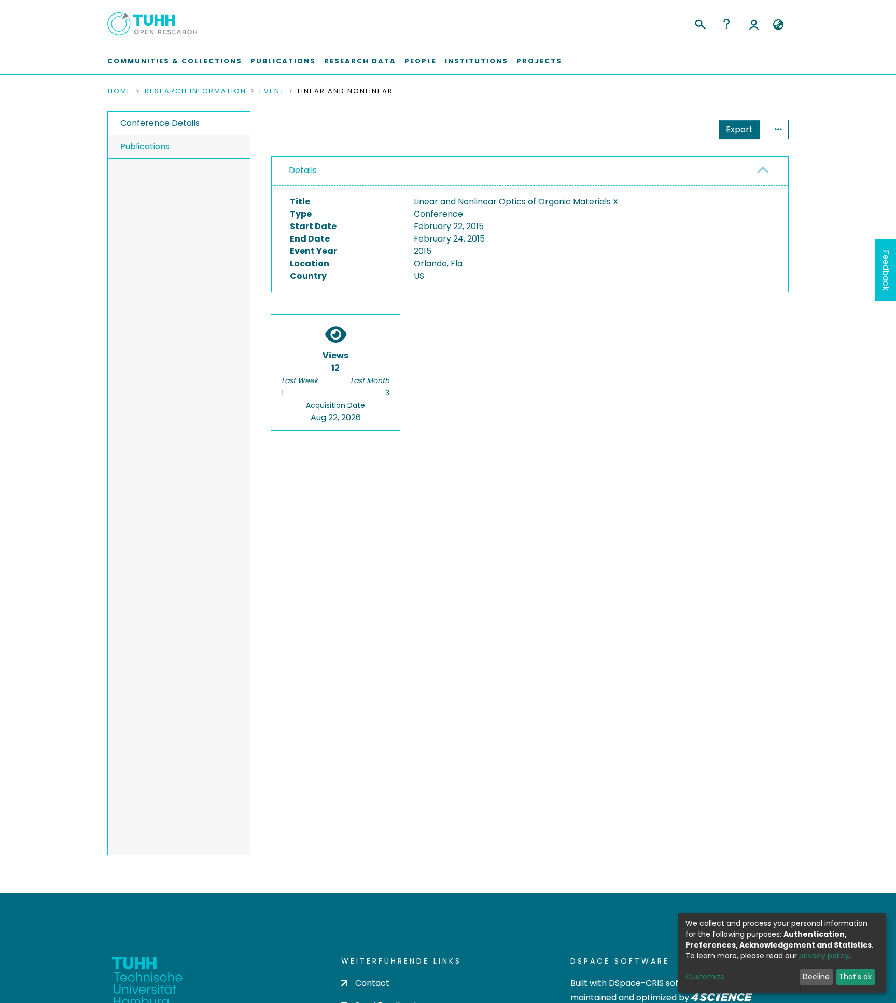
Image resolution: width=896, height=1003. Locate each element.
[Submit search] (699, 23)
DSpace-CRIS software (656, 983)
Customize (705, 976)
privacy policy (824, 956)
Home (120, 91)
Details (303, 170)
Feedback (886, 270)
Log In (754, 24)
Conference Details (160, 123)
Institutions (476, 61)
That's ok (855, 976)
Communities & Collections (174, 61)
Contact (372, 983)
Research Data (360, 61)
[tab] (530, 171)
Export (739, 129)
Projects (539, 61)
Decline (816, 976)
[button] (778, 25)
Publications (283, 61)
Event (272, 91)
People (420, 61)
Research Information (195, 91)
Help (726, 24)
